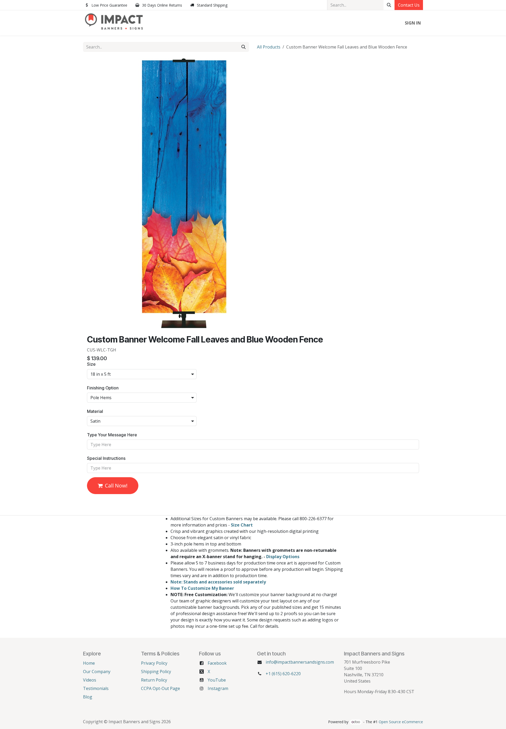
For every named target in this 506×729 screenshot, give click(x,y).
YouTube (217, 680)
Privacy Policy (154, 663)
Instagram (218, 688)
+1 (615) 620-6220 (283, 674)
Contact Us (409, 5)
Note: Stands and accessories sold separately (218, 582)
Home (89, 663)
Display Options (282, 556)
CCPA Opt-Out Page (160, 688)
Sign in (413, 23)
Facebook (217, 663)
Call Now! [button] (116, 485)
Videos (89, 680)
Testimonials (96, 688)
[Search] (389, 5)
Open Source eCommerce (401, 721)
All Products (268, 47)
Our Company (96, 671)
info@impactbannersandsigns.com (300, 662)
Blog (87, 697)
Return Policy (154, 680)
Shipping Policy (156, 671)
